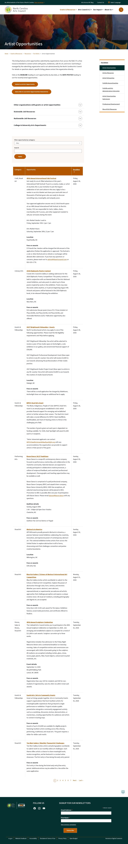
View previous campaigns (68, 824)
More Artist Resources (110, 109)
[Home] (16, 7)
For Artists (36, 54)
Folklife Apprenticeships (110, 83)
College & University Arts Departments (30, 125)
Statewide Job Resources (24, 111)
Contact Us (100, 2)
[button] (121, 9)
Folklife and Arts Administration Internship (111, 89)
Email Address (66, 810)
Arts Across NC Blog (87, 2)
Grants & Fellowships (19, 328)
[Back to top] (123, 792)
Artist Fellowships (108, 78)
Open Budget (74, 838)
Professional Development (111, 104)
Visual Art (18, 529)
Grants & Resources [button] (67, 9)
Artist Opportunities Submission (109, 97)
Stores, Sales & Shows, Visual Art (18, 626)
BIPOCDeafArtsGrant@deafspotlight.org (41, 442)
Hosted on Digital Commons (113, 838)
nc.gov (10, 838)
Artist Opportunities (109, 68)
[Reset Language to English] (109, 2)
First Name (65, 818)
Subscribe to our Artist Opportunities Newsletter (31, 92)
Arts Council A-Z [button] (84, 9)
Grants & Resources (16, 54)
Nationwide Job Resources (25, 118)
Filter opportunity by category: (24, 140)
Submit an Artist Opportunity (25, 84)
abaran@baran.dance (56, 495)
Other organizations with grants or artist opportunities (37, 105)
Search (16, 148)
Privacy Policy (62, 838)
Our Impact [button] (97, 9)
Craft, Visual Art (19, 179)
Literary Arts (19, 271)
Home (6, 54)
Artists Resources (108, 73)
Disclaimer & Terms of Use (47, 838)
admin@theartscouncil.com (57, 259)
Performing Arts (19, 457)
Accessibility (33, 838)
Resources (28, 54)
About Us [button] (108, 9)
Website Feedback (20, 838)
